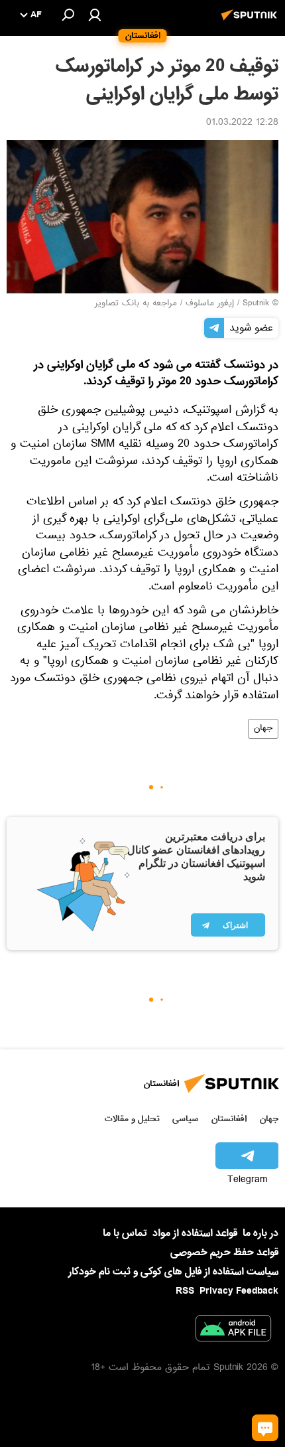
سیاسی (185, 1118)
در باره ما (260, 1233)
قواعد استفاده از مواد (194, 1233)
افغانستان (229, 1118)
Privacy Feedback (239, 1291)
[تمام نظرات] (265, 1427)
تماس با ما (125, 1233)
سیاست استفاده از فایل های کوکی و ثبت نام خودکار (173, 1271)
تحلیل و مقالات (132, 1118)
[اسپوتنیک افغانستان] (251, 22)
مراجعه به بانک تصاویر (136, 304)
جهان (263, 729)
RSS (185, 1291)
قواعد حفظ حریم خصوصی (224, 1252)
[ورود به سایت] (95, 14)
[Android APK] (233, 1331)
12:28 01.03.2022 (242, 123)
